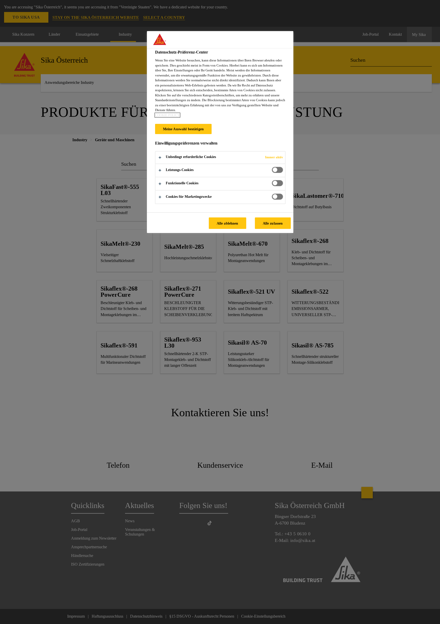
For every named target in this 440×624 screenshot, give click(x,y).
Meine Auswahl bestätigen (183, 129)
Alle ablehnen (227, 223)
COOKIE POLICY (167, 115)
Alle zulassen (273, 223)
